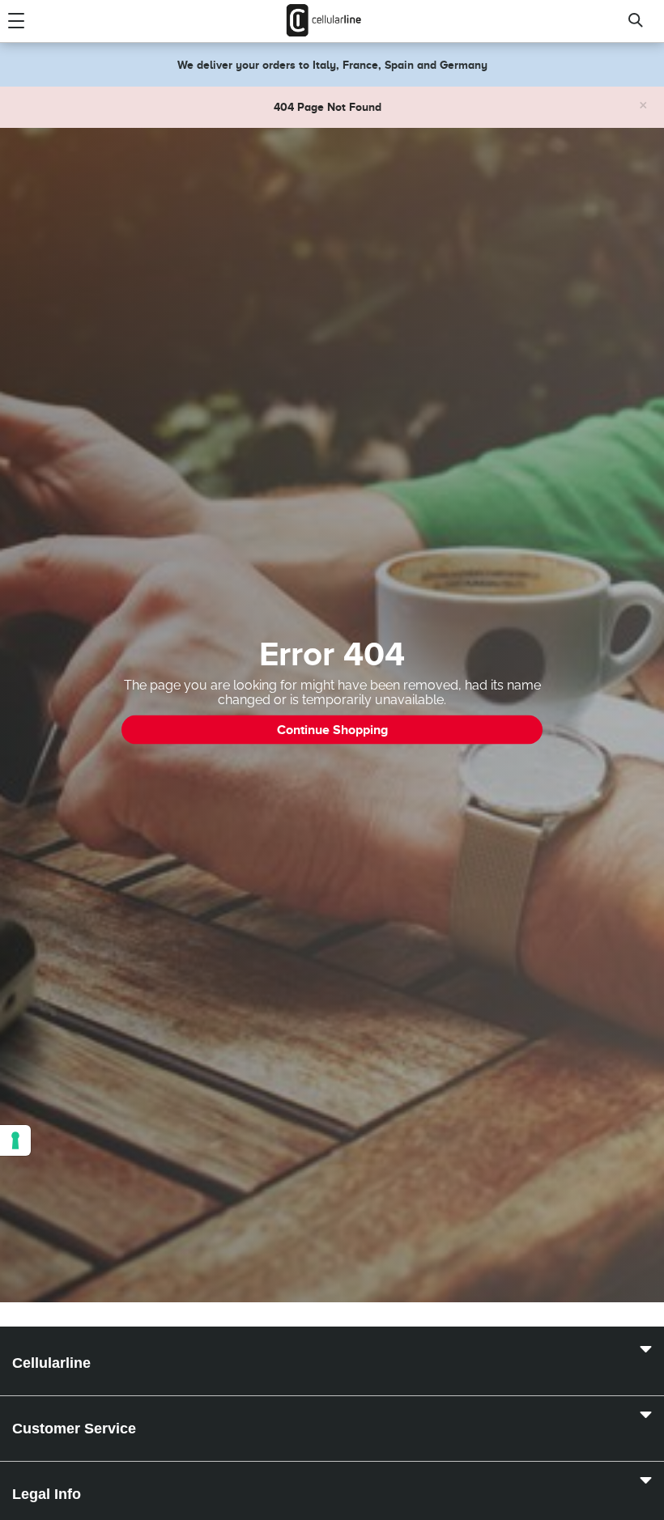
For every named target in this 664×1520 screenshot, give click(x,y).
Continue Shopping (332, 730)
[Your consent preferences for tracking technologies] (15, 1140)
